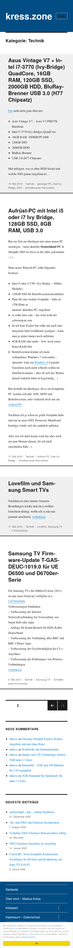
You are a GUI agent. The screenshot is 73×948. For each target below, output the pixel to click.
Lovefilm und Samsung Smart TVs (31, 486)
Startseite (12, 889)
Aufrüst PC (43, 456)
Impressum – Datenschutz (23, 917)
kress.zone (29, 15)
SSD (19, 187)
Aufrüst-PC (15, 404)
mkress (13, 739)
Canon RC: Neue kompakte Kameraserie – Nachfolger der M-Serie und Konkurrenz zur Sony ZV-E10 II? (35, 859)
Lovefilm (42, 526)
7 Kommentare (20, 530)
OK (36, 943)
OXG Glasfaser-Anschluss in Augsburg (32, 843)
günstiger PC (44, 184)
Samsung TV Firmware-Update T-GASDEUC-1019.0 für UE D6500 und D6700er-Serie (33, 566)
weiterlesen (38, 517)
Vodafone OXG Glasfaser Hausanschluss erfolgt (37, 833)
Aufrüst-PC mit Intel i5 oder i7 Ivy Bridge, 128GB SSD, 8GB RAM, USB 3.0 (35, 220)
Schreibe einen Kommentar (39, 187)
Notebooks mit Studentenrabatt (40, 749)
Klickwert (12, 908)
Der (10, 111)
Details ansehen (29, 937)
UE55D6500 (16, 601)
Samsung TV (55, 526)
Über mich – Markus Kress (23, 899)
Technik (30, 184)
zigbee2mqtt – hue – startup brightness (32, 812)
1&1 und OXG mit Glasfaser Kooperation (34, 822)
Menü (61, 16)
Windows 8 (41, 362)
